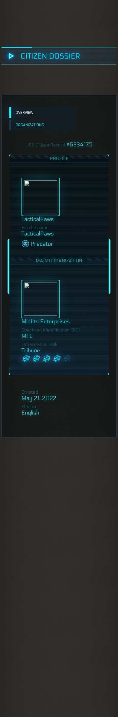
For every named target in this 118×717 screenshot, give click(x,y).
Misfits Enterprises (45, 321)
